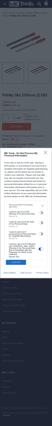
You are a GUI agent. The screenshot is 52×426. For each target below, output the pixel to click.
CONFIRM (16, 262)
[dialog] (26, 213)
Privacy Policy (42, 273)
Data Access (26, 273)
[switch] (41, 212)
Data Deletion (9, 273)
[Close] (46, 153)
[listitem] (26, 206)
